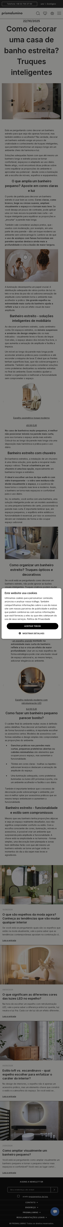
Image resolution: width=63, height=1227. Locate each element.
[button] (31, 633)
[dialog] (31, 613)
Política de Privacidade (38, 619)
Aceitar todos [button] (32, 626)
